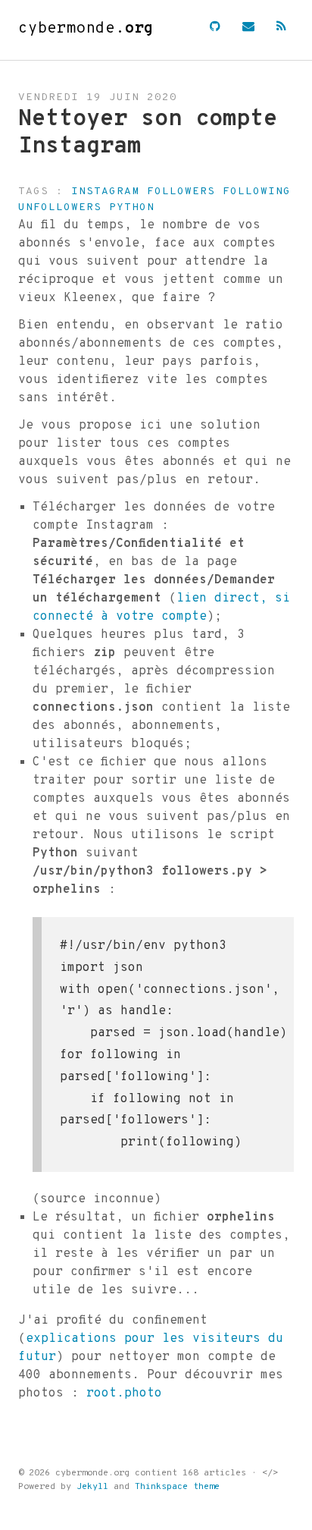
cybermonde (86, 29)
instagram (105, 191)
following (257, 191)
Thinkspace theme (177, 1487)
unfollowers (59, 207)
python (131, 207)
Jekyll (92, 1487)
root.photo (124, 1393)
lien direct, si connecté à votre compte (161, 607)
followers (181, 191)
